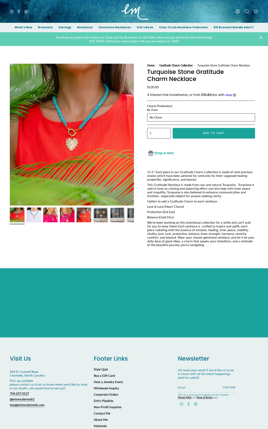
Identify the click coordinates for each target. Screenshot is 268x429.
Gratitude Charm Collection (176, 65)
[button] (45, 27)
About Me (101, 419)
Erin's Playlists (103, 400)
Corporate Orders (106, 394)
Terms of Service (204, 397)
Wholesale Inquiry (106, 388)
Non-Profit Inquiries (107, 407)
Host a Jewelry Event (108, 382)
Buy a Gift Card (104, 375)
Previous (10, 135)
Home (151, 65)
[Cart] (255, 11)
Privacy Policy (185, 397)
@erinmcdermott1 (22, 399)
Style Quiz (101, 369)
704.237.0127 (19, 393)
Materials (100, 426)
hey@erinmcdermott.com (27, 405)
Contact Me (102, 413)
